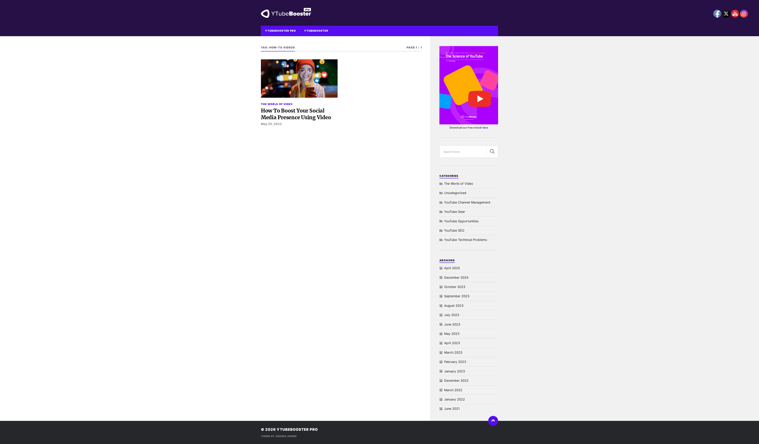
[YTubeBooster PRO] (379, 13)
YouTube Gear (454, 212)
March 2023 (453, 352)
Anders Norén (286, 436)
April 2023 (452, 343)
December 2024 (456, 277)
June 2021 (452, 409)
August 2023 (454, 306)
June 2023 (452, 324)
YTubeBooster (316, 30)
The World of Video (277, 104)
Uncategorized (455, 193)
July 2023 (451, 315)
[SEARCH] (492, 152)
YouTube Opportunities (461, 221)
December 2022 (456, 380)
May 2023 (451, 334)
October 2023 (454, 287)
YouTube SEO (454, 230)
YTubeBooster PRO (280, 30)
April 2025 (452, 268)
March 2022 (453, 390)
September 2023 (456, 296)
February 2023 (455, 362)
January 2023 (454, 371)
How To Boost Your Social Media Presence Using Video (296, 114)
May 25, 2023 (271, 124)
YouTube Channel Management (467, 202)
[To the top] (493, 421)
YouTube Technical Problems (465, 240)
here (485, 127)
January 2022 (454, 399)
